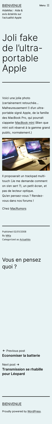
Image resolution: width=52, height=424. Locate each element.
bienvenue (12, 5)
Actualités (25, 239)
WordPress (34, 411)
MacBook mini (24, 122)
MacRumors (18, 208)
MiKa (8, 235)
